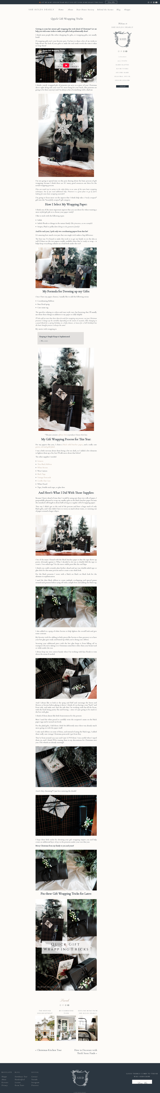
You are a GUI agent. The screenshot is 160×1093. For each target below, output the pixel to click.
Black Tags (41, 474)
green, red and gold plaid (45, 447)
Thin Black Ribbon (44, 464)
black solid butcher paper (73, 444)
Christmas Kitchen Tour (49, 1050)
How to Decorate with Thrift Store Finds (85, 1052)
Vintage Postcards (44, 477)
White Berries (42, 467)
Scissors (40, 461)
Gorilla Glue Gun (43, 481)
